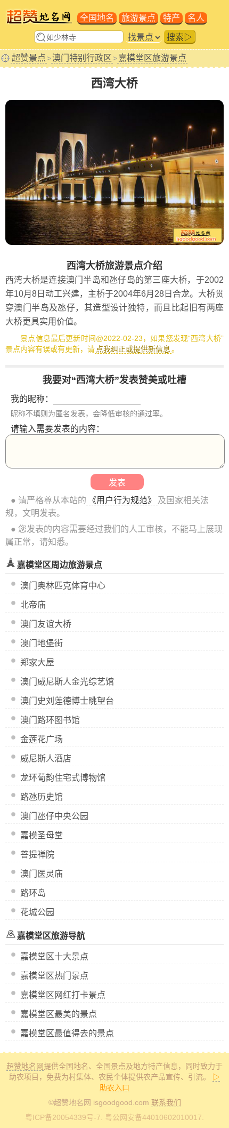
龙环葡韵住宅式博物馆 (62, 777)
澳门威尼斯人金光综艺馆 (67, 681)
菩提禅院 (37, 854)
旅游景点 (138, 17)
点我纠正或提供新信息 (133, 349)
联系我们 (166, 1102)
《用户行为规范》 (122, 500)
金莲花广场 (41, 739)
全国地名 (97, 17)
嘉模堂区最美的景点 (58, 1014)
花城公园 (37, 912)
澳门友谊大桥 (45, 624)
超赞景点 (29, 57)
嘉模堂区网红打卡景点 (62, 994)
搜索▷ (179, 37)
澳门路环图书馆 (50, 720)
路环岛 (33, 892)
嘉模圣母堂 (41, 835)
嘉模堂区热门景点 (54, 975)
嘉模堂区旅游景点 (152, 57)
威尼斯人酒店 (45, 758)
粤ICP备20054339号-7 (63, 1117)
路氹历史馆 (41, 796)
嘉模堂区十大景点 (54, 956)
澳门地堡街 (41, 643)
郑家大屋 (37, 662)
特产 (171, 17)
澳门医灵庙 (41, 873)
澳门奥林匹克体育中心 (62, 585)
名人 (196, 17)
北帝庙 (33, 604)
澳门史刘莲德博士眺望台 (67, 700)
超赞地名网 (25, 1066)
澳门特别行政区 (82, 57)
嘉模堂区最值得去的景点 (67, 1033)
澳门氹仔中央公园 (54, 816)
